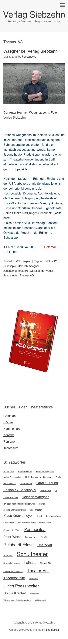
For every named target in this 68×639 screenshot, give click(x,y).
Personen (9, 441)
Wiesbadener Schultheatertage (17, 600)
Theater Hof (38, 570)
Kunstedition (8, 522)
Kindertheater (35, 509)
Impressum (10, 448)
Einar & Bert (45, 490)
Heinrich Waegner (28, 266)
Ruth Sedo (8, 555)
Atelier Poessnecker (12, 477)
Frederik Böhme (10, 497)
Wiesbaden (34, 593)
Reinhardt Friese (18, 544)
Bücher (8, 422)
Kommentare (12, 428)
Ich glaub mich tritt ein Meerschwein (19, 503)
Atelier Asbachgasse (45, 471)
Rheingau (44, 545)
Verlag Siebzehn (34, 14)
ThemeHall (52, 629)
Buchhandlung (9, 483)
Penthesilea (35, 529)
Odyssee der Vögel (41, 270)
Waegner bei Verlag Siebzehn (30, 51)
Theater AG (27, 275)
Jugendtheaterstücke (16, 270)
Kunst (39, 516)
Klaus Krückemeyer (18, 515)
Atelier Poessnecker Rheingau (38, 477)
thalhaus (29, 562)
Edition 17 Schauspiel (19, 489)
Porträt (43, 537)
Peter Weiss (12, 536)
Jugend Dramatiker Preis (14, 509)
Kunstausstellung (53, 516)
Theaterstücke (14, 577)
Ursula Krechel (14, 593)
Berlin (58, 477)
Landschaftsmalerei (27, 522)
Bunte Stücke (26, 483)
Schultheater (10, 275)
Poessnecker (31, 537)
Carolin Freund (47, 482)
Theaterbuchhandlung (13, 571)
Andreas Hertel (25, 471)
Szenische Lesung (11, 563)
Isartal (42, 503)
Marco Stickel (45, 522)
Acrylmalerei (8, 471)
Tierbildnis (33, 578)
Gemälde (9, 416)
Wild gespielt (23, 261)
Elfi (56, 490)
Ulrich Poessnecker (21, 586)
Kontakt (8, 435)
